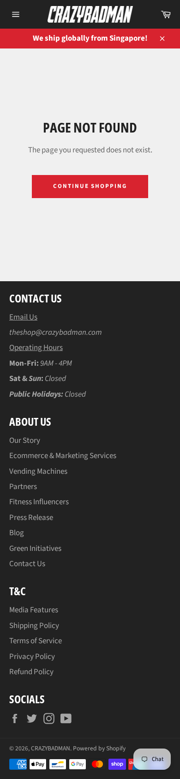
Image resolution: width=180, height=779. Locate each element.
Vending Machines (38, 471)
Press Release (31, 517)
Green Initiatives (35, 548)
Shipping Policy (34, 625)
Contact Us (27, 563)
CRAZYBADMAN (50, 748)
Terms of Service (35, 640)
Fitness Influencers (39, 501)
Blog (16, 532)
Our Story (24, 440)
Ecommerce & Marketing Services (62, 455)
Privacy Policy (32, 656)
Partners (23, 486)
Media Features (33, 610)
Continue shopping (90, 186)
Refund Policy (31, 671)
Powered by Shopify (99, 748)
